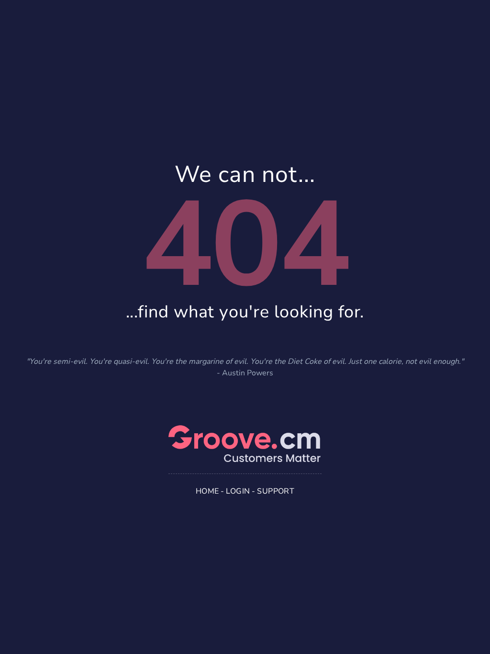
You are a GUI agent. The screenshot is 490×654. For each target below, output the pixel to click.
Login (238, 491)
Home (207, 491)
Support (275, 491)
